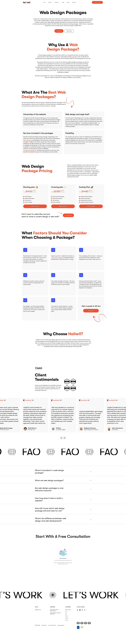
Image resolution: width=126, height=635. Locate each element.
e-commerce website (56, 257)
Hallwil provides (84, 343)
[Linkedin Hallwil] (77, 610)
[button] (50, 2)
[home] (26, 2)
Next (64, 438)
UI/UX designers (27, 140)
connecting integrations (29, 150)
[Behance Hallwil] (84, 610)
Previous (61, 438)
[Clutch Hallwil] (82, 610)
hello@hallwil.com (38, 609)
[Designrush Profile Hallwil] (78, 627)
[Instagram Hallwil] (80, 610)
